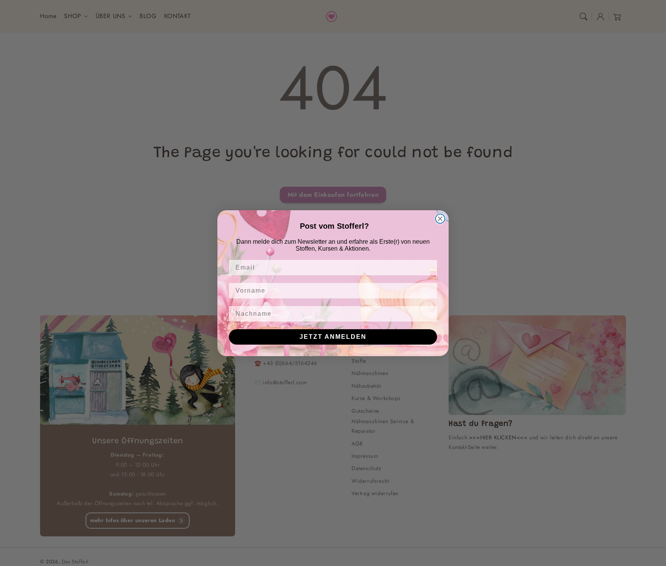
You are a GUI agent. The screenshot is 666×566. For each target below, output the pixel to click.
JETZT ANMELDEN (333, 336)
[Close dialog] (440, 218)
